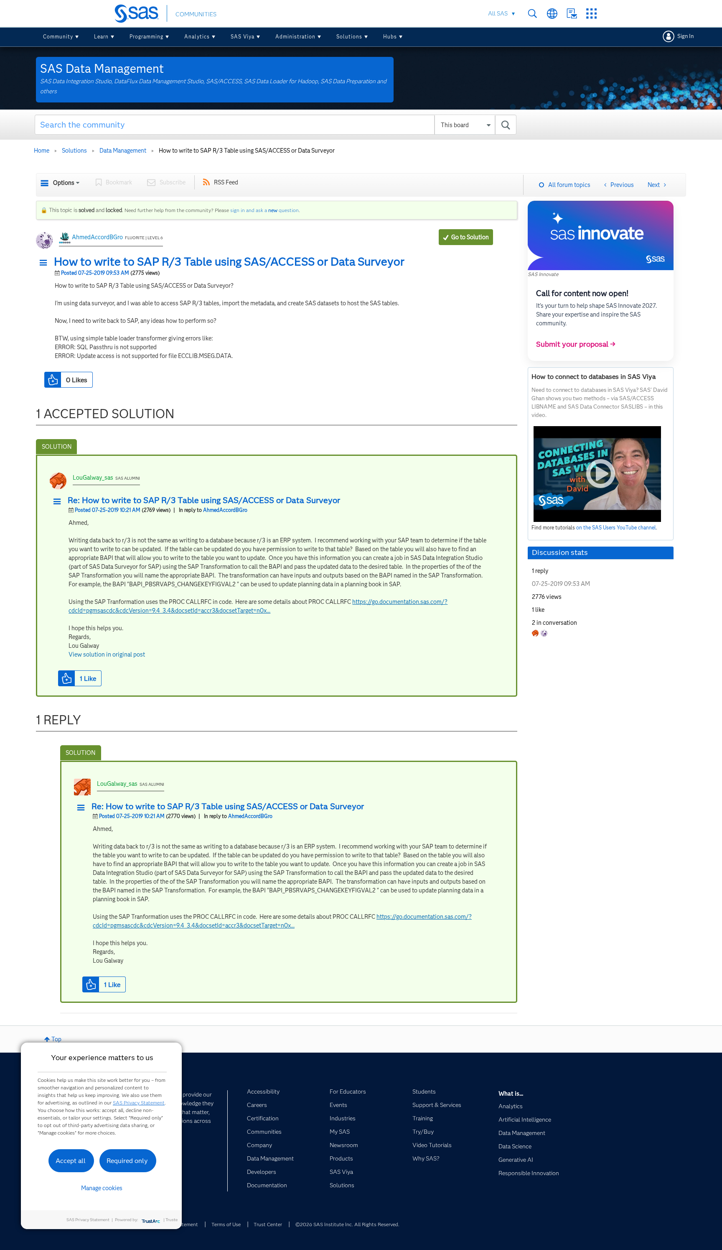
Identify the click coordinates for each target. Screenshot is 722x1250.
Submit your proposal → (575, 344)
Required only (127, 1161)
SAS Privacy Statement (139, 1102)
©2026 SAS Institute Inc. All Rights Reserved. (347, 1224)
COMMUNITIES (195, 14)
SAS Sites (591, 13)
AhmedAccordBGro (97, 237)
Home (41, 150)
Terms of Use (226, 1224)
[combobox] (275, 125)
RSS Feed (226, 182)
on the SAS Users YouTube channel (616, 527)
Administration (295, 36)
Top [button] (56, 1039)
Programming (146, 36)
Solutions (349, 36)
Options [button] (63, 183)
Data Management (122, 150)
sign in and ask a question (264, 210)
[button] (45, 263)
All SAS (498, 13)
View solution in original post (107, 654)
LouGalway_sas (93, 477)
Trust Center (268, 1224)
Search (532, 13)
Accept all (71, 1161)
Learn (101, 36)
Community (58, 36)
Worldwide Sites (552, 13)
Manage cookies (101, 1188)
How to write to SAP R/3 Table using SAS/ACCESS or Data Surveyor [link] (247, 150)
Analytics (197, 36)
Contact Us (572, 13)
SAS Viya (242, 36)
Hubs (390, 36)
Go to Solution (470, 237)
